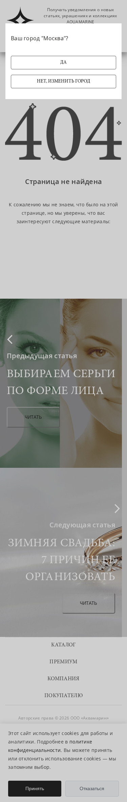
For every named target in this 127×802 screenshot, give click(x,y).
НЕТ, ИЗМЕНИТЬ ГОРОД (63, 81)
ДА (63, 62)
